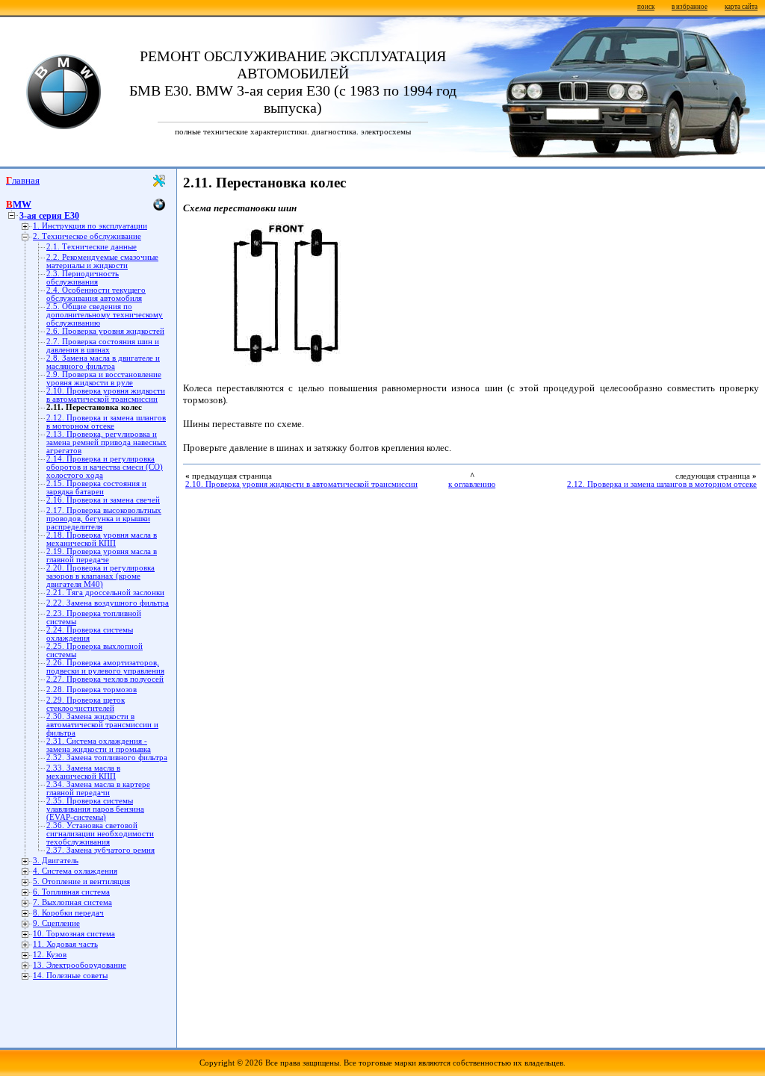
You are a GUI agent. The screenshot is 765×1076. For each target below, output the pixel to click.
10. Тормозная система (74, 934)
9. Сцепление (56, 923)
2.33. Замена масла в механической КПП (83, 772)
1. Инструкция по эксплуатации (90, 226)
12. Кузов (49, 955)
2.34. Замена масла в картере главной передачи (98, 788)
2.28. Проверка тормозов (91, 689)
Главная (23, 180)
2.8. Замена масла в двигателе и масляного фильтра (103, 362)
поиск (645, 6)
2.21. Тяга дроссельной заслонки (105, 592)
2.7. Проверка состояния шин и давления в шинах (102, 346)
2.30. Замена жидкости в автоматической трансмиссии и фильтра (102, 724)
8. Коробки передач (68, 913)
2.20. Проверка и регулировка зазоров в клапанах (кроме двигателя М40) (100, 576)
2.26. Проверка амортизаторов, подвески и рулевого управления (105, 667)
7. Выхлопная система (72, 902)
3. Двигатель (55, 860)
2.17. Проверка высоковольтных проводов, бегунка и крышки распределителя (103, 518)
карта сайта (741, 6)
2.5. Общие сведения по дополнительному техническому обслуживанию (104, 314)
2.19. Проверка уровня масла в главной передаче (101, 555)
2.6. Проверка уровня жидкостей (105, 331)
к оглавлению (471, 484)
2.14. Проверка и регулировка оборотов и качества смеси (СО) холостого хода (104, 467)
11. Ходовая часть (65, 944)
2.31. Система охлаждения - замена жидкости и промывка (98, 745)
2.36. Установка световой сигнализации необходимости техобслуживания (100, 833)
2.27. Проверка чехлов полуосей (105, 679)
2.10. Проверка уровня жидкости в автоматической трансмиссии (105, 395)
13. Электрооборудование (79, 965)
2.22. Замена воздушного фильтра (107, 603)
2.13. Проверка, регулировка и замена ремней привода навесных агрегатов (106, 442)
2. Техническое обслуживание (87, 236)
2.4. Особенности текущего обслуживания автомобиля (96, 294)
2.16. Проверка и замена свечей (103, 500)
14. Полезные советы (70, 975)
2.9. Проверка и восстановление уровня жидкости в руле (103, 378)
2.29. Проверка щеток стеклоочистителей (85, 704)
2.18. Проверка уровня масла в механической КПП (101, 539)
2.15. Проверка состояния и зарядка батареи (96, 487)
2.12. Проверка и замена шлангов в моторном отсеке (106, 422)
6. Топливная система (71, 892)
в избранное (689, 6)
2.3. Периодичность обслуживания (82, 278)
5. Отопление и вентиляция (81, 881)
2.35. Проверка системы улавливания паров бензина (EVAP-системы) (95, 809)
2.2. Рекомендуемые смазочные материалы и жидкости (102, 261)
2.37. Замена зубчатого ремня (100, 850)
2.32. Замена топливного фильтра (106, 757)
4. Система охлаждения (75, 871)
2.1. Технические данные (91, 247)
